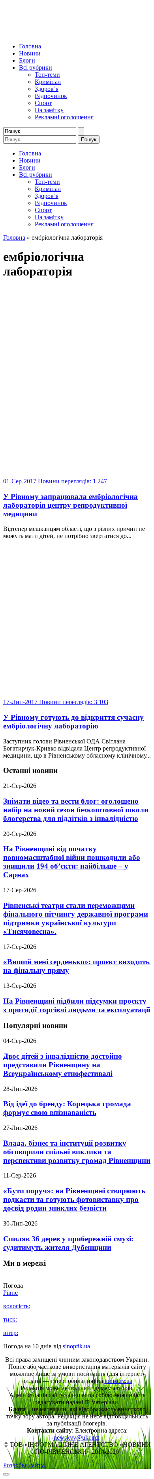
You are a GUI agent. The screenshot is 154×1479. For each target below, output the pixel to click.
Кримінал (48, 81)
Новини (30, 53)
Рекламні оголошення (64, 117)
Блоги (27, 60)
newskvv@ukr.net (76, 1437)
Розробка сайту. (24, 1465)
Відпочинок (51, 95)
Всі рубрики (35, 67)
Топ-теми (47, 74)
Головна (30, 46)
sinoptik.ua (76, 1346)
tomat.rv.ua (118, 1380)
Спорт (43, 103)
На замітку (49, 110)
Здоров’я (46, 88)
